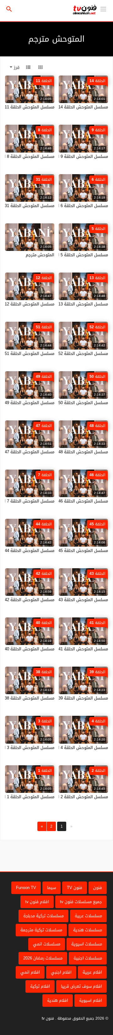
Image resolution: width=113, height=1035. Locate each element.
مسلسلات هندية (87, 930)
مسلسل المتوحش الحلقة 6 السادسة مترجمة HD (65, 206)
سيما (51, 888)
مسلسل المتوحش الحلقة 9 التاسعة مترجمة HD (66, 156)
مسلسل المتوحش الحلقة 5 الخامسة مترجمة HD (66, 255)
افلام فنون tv (37, 902)
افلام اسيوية (90, 1000)
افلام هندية (57, 1000)
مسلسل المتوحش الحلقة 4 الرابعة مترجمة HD (67, 748)
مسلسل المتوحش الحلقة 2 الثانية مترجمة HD (68, 797)
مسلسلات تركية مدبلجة (43, 916)
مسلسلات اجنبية (87, 958)
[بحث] (9, 9)
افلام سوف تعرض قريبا (81, 986)
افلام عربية (92, 972)
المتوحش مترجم (40, 255)
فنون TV (74, 888)
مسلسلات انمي (46, 944)
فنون (97, 888)
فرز (15, 67)
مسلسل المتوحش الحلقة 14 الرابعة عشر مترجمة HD (62, 107)
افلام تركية (40, 986)
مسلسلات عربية (88, 916)
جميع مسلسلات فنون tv (81, 902)
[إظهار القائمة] (103, 8)
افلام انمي (30, 972)
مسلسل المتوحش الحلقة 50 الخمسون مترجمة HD (64, 403)
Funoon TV (26, 888)
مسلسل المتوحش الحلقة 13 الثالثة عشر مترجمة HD (62, 304)
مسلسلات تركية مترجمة (41, 930)
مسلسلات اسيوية (86, 944)
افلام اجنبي (61, 972)
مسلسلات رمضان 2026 (42, 958)
